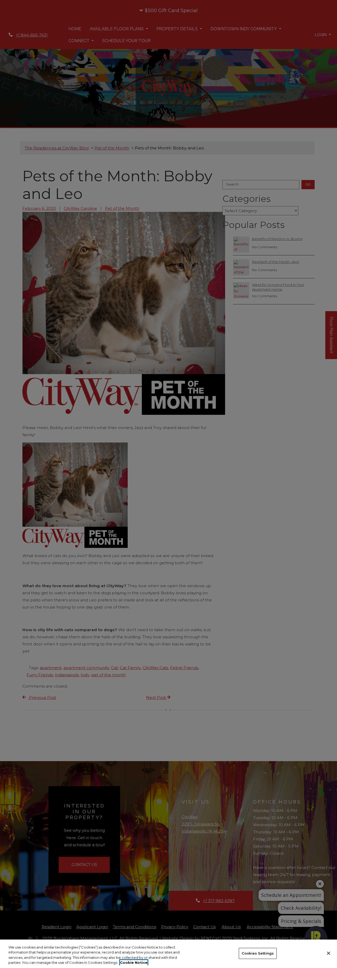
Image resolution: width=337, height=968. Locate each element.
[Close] (328, 953)
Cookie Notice (133, 962)
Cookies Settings (258, 953)
